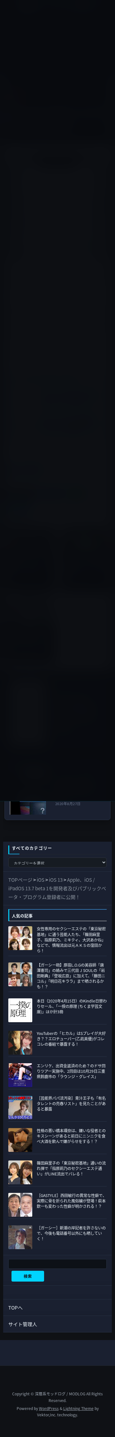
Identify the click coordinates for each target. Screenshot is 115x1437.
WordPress (49, 1408)
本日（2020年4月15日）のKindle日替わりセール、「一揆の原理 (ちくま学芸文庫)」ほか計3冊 (72, 1006)
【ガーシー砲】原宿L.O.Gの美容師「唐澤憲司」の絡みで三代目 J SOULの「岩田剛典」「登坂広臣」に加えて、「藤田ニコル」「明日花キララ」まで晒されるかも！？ (71, 976)
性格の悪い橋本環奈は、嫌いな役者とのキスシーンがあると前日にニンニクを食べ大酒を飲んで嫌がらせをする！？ (71, 1136)
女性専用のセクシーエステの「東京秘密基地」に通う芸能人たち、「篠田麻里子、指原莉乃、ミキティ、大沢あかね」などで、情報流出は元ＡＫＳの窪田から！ (71, 940)
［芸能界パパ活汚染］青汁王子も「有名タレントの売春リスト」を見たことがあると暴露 (71, 1103)
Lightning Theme (78, 1408)
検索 (28, 1276)
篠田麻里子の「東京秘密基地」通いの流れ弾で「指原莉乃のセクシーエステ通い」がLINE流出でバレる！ (71, 1168)
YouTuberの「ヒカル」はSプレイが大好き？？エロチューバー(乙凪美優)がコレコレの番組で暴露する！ (71, 1038)
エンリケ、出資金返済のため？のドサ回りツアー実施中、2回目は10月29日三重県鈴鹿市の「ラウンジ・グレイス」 (71, 1071)
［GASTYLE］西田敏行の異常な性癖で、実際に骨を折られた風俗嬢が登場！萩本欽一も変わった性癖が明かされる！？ (71, 1201)
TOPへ (15, 1307)
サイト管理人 (22, 1324)
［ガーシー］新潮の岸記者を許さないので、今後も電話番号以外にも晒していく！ (71, 1233)
